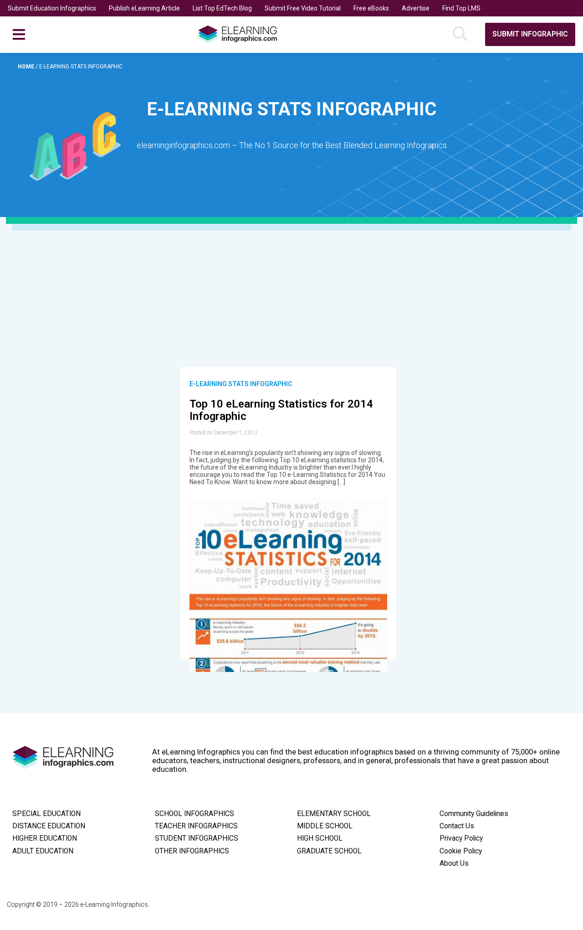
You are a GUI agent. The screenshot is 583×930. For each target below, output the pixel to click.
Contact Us (457, 826)
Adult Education (42, 851)
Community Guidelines (474, 814)
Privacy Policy (461, 838)
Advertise (416, 8)
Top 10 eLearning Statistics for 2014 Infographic (281, 410)
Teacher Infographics (196, 826)
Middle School (325, 826)
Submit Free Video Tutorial (303, 8)
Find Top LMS (461, 8)
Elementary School (334, 814)
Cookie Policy (461, 851)
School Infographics (194, 814)
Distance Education (48, 826)
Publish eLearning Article (144, 8)
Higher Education (44, 838)
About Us (454, 863)
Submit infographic (530, 34)
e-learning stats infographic (240, 384)
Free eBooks (371, 8)
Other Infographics (192, 851)
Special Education (46, 814)
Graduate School (329, 851)
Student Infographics (196, 838)
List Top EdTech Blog (222, 8)
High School (320, 838)
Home (27, 66)
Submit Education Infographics (52, 8)
